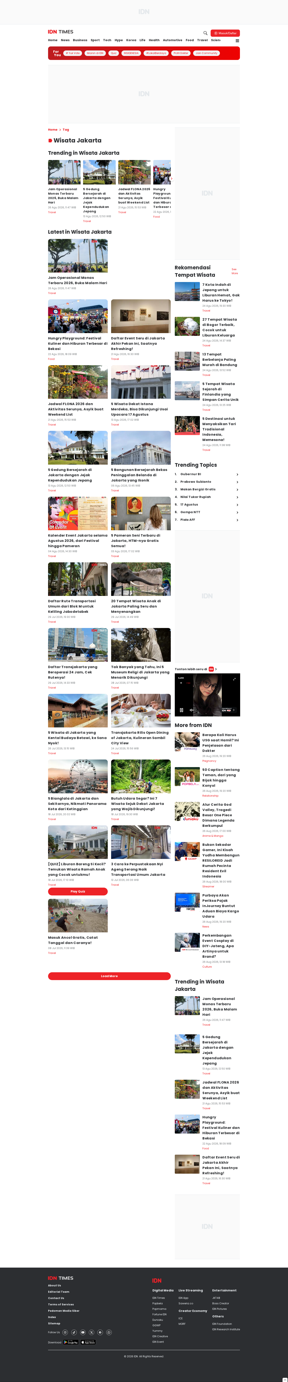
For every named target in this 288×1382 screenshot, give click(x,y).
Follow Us (54, 1332)
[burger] (237, 40)
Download (54, 1342)
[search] (205, 33)
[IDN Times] (60, 32)
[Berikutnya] (171, 178)
